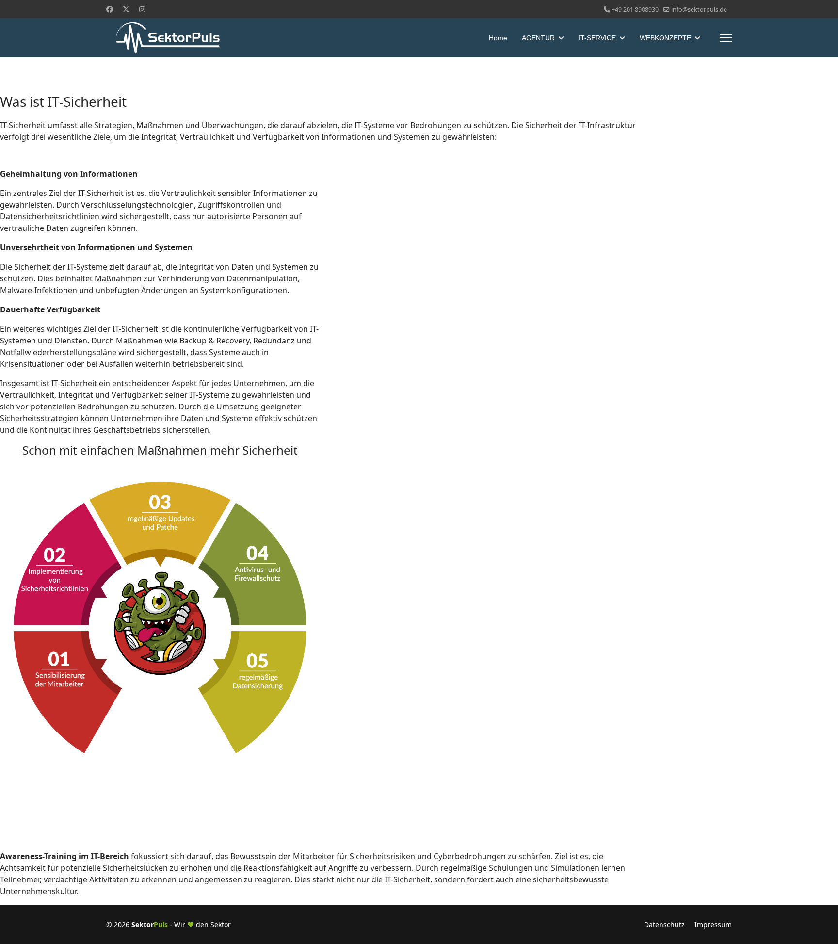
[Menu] (726, 37)
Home (498, 38)
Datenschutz (664, 924)
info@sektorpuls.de (699, 9)
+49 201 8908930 (635, 9)
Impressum (713, 924)
